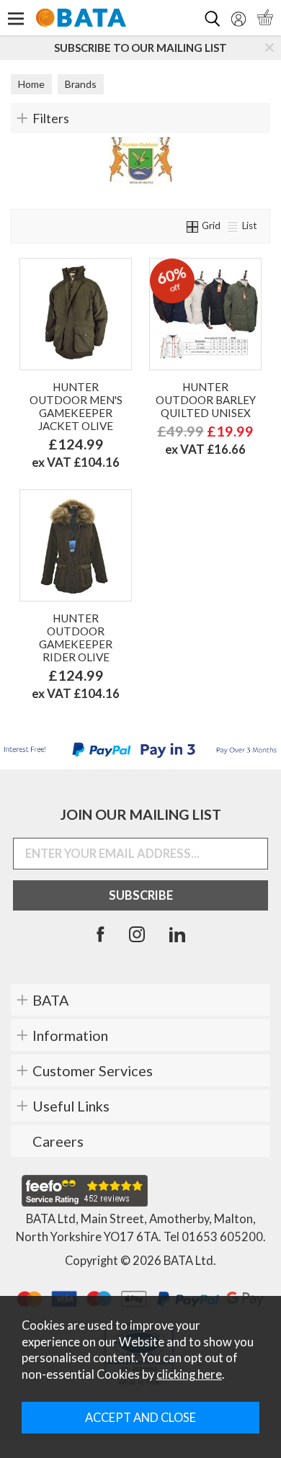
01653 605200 (222, 1237)
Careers (58, 1141)
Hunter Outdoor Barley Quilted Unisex (206, 399)
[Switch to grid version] (193, 225)
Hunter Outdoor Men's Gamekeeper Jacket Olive (76, 406)
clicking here (189, 1374)
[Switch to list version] (233, 225)
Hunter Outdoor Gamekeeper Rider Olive (75, 637)
